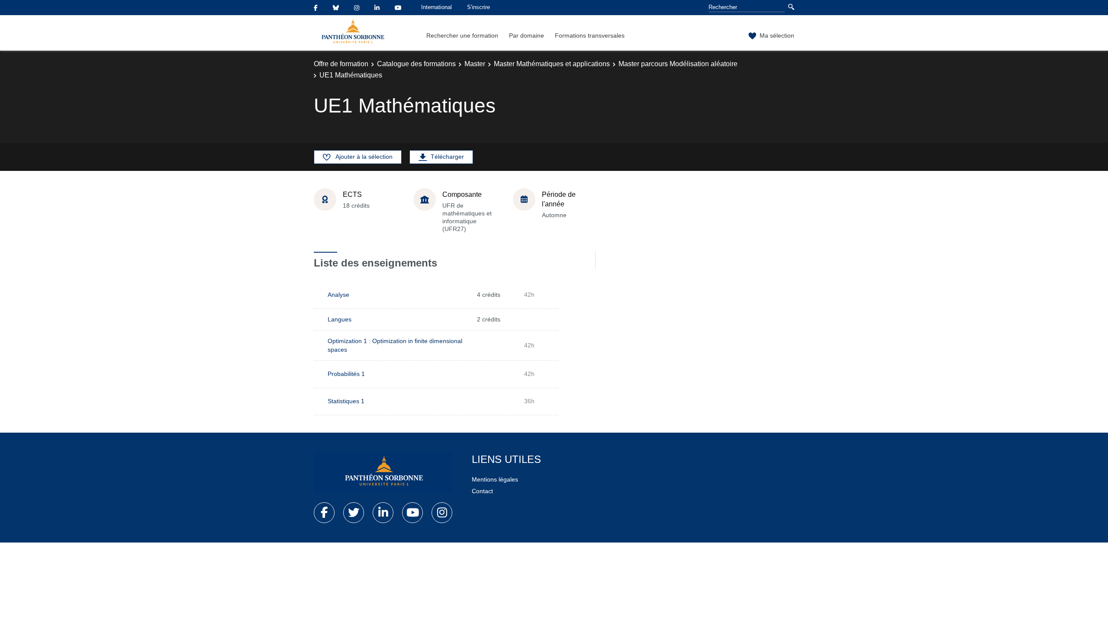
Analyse (338, 294)
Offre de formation (341, 63)
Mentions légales (495, 479)
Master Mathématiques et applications (552, 63)
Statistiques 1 (346, 401)
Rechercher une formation (462, 35)
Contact (482, 491)
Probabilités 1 (346, 373)
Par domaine (526, 35)
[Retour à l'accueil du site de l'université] (383, 473)
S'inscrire (478, 7)
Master (474, 63)
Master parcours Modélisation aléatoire (678, 63)
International (436, 7)
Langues (339, 319)
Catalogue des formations (416, 63)
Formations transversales (590, 35)
